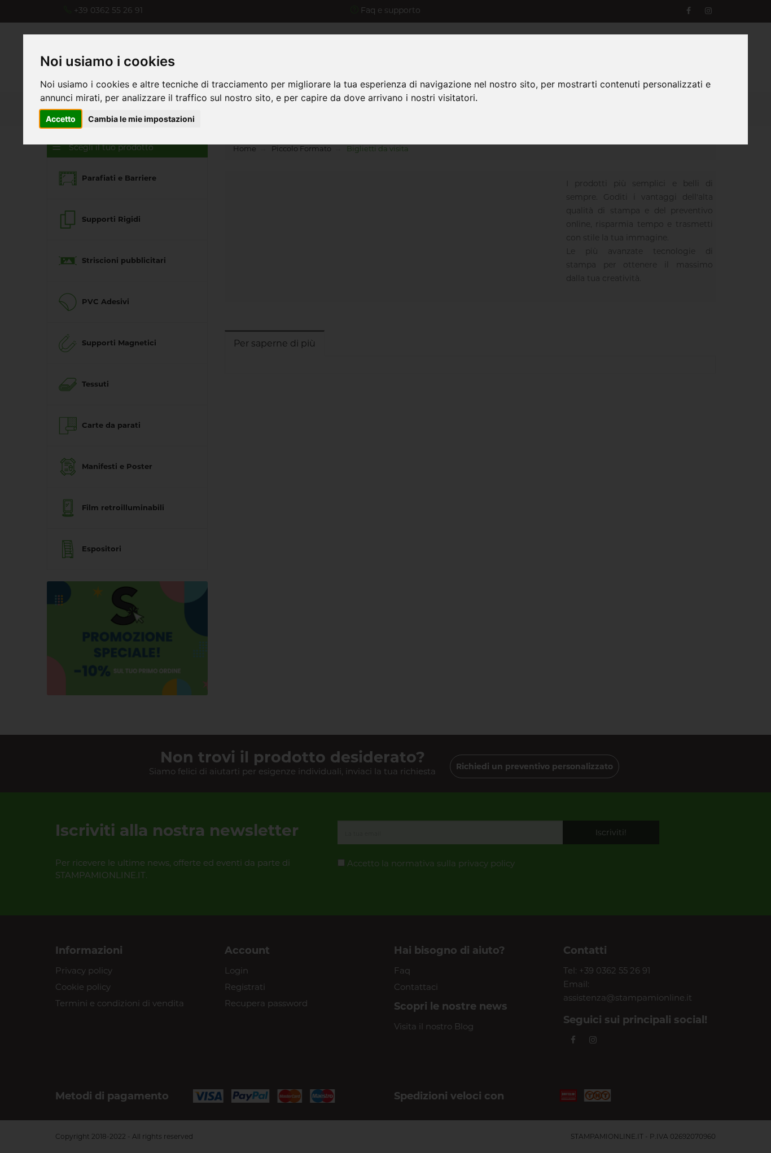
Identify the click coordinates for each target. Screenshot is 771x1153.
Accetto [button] (61, 119)
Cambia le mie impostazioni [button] (141, 119)
